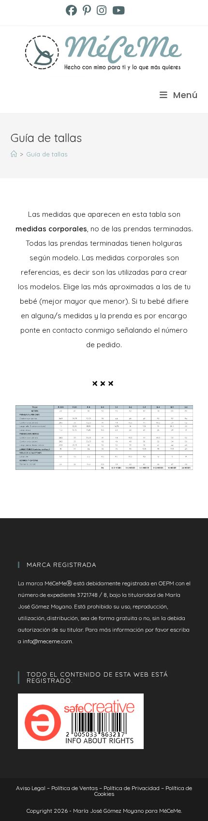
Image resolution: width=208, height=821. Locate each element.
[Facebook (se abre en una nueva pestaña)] (73, 10)
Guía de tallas (46, 154)
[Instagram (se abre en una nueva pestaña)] (101, 10)
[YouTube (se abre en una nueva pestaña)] (118, 10)
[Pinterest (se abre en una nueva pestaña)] (87, 10)
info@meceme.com (47, 641)
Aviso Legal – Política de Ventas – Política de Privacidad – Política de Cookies (104, 790)
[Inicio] (14, 154)
